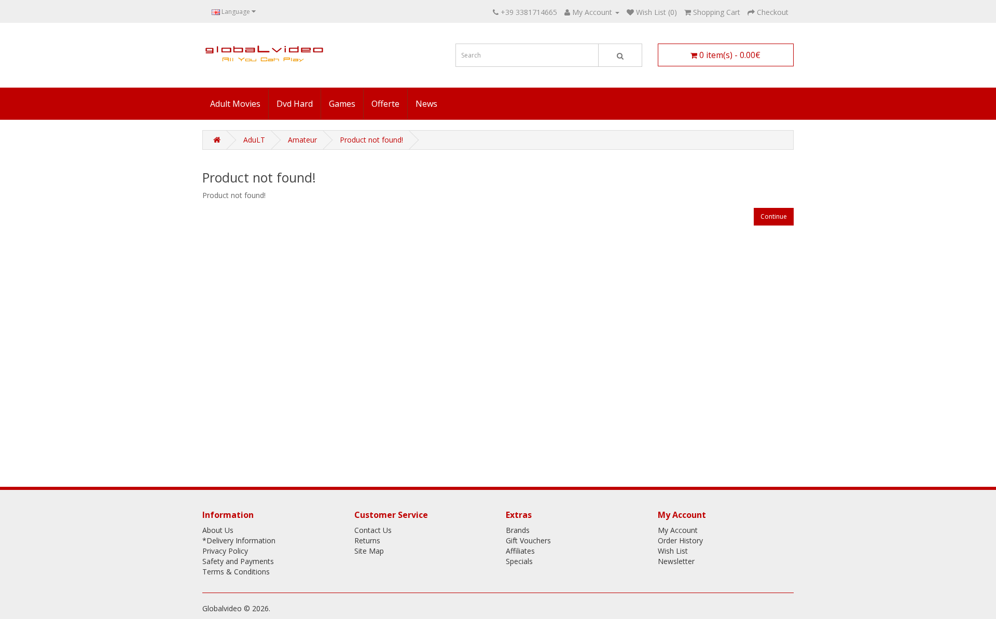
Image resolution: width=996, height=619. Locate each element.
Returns (367, 540)
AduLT (254, 140)
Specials (519, 561)
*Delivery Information (238, 540)
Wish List (673, 551)
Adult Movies (235, 103)
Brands (518, 530)
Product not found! (371, 140)
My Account (678, 530)
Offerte (385, 103)
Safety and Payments (238, 561)
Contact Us (373, 530)
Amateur (302, 140)
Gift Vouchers (528, 540)
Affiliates (520, 551)
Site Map (369, 551)
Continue (773, 216)
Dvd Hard (294, 103)
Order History (680, 540)
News (426, 103)
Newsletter (676, 561)
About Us (217, 530)
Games (342, 103)
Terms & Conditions (236, 571)
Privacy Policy (225, 551)
